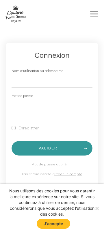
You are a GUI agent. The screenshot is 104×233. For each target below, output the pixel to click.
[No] (97, 208)
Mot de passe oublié (51, 164)
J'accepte (53, 223)
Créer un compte (68, 174)
